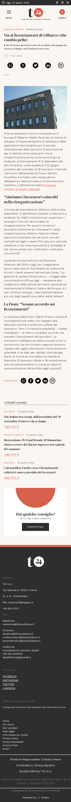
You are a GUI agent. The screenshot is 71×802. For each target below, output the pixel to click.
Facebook (10, 676)
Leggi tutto (10, 426)
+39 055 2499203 (12, 653)
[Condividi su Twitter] (35, 65)
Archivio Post (10, 745)
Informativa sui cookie (15, 735)
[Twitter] (67, 2)
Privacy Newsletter (13, 741)
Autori (6, 748)
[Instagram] (62, 2)
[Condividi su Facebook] (23, 65)
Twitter (8, 684)
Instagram (10, 680)
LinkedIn (9, 688)
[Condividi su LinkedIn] (48, 65)
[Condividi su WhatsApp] (10, 65)
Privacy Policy (10, 738)
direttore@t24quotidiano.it (18, 633)
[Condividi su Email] (60, 65)
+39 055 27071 (11, 608)
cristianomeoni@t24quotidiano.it (21, 637)
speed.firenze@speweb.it (17, 657)
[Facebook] (57, 2)
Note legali (9, 731)
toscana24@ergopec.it (20, 602)
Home (6, 721)
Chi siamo (8, 724)
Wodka (45, 797)
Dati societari (10, 728)
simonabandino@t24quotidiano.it (21, 640)
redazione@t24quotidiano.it (18, 624)
